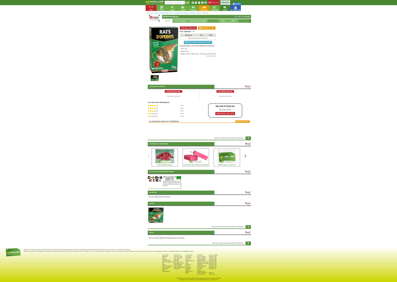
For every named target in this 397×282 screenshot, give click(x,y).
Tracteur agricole (201, 257)
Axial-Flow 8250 (212, 257)
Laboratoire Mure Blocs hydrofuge (196, 165)
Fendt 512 (176, 260)
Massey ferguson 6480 (179, 267)
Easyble (187, 270)
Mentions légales (200, 278)
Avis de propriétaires (181, 21)
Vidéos (233, 21)
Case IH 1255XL (178, 266)
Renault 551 (177, 268)
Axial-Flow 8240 (212, 261)
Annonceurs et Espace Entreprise (213, 278)
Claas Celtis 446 (178, 264)
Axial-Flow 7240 (212, 263)
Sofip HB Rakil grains (164, 165)
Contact (189, 278)
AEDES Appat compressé (227, 165)
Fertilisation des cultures (203, 263)
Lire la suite (210, 56)
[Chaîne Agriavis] (205, 2)
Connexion (226, 3)
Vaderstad (188, 268)
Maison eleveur (189, 271)
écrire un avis (215, 2)
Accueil (167, 21)
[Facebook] (196, 2)
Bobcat (187, 266)
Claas (187, 263)
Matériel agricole (201, 260)
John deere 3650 (178, 257)
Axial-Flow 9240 (212, 260)
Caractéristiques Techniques (198, 21)
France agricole (201, 274)
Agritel (163, 257)
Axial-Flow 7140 (212, 264)
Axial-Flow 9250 (212, 259)
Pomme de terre (201, 271)
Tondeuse (199, 268)
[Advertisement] (199, 129)
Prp (163, 263)
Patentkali (164, 259)
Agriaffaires (165, 256)
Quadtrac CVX (212, 268)
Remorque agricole (201, 259)
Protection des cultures (202, 261)
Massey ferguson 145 (167, 266)
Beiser (187, 272)
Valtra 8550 (176, 259)
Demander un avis (207, 28)
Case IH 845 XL (166, 271)
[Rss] (202, 2)
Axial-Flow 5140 (212, 267)
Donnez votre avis (189, 28)
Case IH (187, 259)
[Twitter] (193, 2)
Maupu (164, 264)
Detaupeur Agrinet (166, 260)
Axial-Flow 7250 (212, 256)
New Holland (189, 257)
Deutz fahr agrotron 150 (168, 261)
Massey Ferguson (190, 260)
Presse (193, 278)
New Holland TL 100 (179, 263)
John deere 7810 (178, 256)
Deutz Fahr (188, 264)
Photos (223, 21)
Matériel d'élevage (201, 266)
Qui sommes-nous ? (181, 278)
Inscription (226, 1)
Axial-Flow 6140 (212, 266)
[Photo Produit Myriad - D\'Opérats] (156, 215)
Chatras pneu (165, 268)
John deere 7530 (166, 267)
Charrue (199, 270)
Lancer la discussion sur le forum (199, 42)
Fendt (187, 261)
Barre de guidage (201, 256)
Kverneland (188, 267)
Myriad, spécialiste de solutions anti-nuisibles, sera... (169, 178)
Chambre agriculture (202, 272)
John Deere (188, 256)
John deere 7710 (178, 261)
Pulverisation (200, 267)
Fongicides (199, 264)
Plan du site (212, 274)
